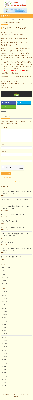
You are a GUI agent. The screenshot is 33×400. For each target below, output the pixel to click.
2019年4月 (4, 343)
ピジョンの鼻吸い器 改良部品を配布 (13, 214)
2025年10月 (5, 295)
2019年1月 (4, 347)
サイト (3, 158)
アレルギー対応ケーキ (9, 177)
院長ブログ (5, 24)
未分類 (3, 274)
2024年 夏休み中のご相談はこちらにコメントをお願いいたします (16, 235)
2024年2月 (4, 311)
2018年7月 (4, 360)
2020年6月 (4, 327)
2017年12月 (5, 379)
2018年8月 (4, 356)
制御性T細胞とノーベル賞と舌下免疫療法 (14, 200)
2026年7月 (4, 292)
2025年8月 (4, 298)
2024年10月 (5, 305)
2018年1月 (4, 376)
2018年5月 (4, 363)
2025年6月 (4, 301)
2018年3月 (4, 369)
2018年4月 (4, 366)
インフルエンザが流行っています (12, 181)
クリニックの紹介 (6, 267)
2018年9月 (4, 353)
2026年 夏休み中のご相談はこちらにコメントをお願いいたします (16, 192)
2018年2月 (4, 373)
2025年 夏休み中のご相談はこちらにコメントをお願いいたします (16, 207)
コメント (4, 127)
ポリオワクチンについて (9, 221)
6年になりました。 (7, 242)
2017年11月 (5, 382)
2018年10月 (5, 350)
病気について (5, 277)
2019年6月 (4, 340)
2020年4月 (4, 334)
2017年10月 (5, 385)
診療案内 (4, 280)
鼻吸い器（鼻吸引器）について (11, 257)
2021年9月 (4, 321)
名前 (3, 145)
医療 (3, 271)
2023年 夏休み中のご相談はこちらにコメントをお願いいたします (16, 249)
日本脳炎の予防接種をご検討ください (13, 227)
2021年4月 (4, 324)
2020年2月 (4, 337)
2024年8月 (4, 308)
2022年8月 (4, 314)
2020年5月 (4, 330)
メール (3, 151)
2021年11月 (5, 318)
